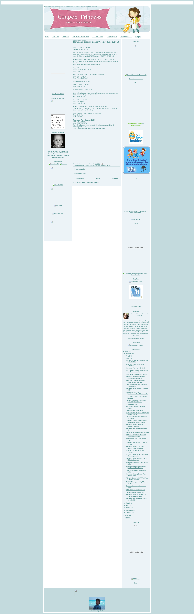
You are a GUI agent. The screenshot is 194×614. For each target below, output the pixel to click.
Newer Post (80, 178)
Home (47, 37)
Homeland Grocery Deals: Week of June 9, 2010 (96, 42)
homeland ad (80, 165)
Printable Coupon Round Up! (135, 492)
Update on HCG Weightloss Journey (137, 432)
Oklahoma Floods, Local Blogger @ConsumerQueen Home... (136, 421)
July (127, 356)
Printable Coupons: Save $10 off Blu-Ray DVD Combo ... (136, 495)
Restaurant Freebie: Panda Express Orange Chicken (137, 413)
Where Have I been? (132, 404)
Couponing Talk (112, 37)
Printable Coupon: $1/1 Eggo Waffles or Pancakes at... (135, 447)
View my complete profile (136, 338)
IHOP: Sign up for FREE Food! (135, 490)
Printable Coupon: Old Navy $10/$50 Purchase (134, 425)
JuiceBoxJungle (136, 125)
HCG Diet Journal (97, 37)
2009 (126, 515)
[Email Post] (101, 164)
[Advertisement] (58, 83)
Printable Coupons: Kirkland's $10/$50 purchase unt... (135, 377)
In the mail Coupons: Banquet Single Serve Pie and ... (135, 381)
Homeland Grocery (106, 165)
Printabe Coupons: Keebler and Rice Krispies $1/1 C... (136, 400)
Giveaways (65, 37)
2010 (126, 351)
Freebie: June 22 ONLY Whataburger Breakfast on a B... (137, 393)
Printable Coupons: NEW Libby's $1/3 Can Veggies (136, 459)
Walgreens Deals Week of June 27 (137, 374)
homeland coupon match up (92, 165)
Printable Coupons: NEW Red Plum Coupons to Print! (137, 478)
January (128, 512)
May (127, 503)
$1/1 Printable (81, 76)
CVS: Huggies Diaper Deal (134, 410)
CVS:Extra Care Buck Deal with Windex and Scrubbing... (136, 466)
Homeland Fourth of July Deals (136, 368)
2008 (126, 518)
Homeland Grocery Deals (81, 37)
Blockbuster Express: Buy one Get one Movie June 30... (137, 371)
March (128, 507)
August (128, 353)
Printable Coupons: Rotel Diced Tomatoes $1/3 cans (136, 435)
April (127, 505)
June (127, 358)
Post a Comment (80, 173)
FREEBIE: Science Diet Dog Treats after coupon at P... (137, 455)
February (129, 510)
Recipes (138, 37)
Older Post (114, 178)
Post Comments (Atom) (90, 182)
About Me (55, 37)
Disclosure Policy (58, 94)
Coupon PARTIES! (126, 37)
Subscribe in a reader (136, 79)
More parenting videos (135, 123)
